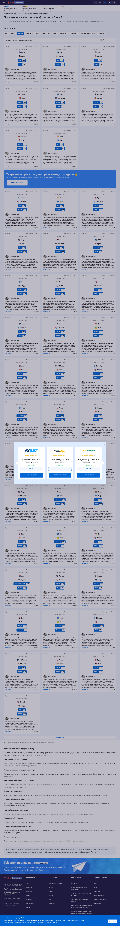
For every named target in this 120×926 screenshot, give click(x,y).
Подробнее (61, 922)
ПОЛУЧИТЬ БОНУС (31, 475)
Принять (112, 921)
